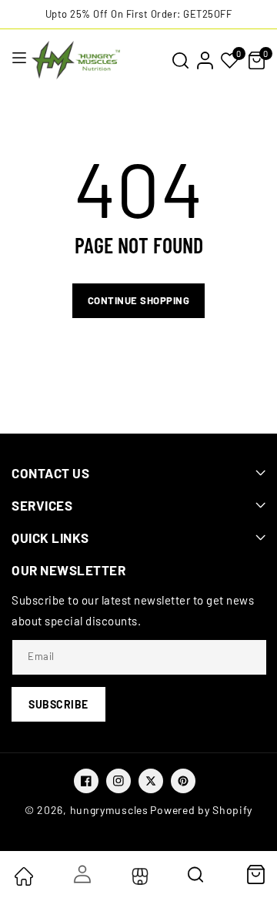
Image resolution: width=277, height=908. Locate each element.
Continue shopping (139, 300)
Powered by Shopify (201, 809)
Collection (138, 876)
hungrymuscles (109, 809)
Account (81, 874)
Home (23, 876)
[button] (180, 60)
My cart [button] (255, 874)
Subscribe (58, 704)
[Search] (197, 879)
